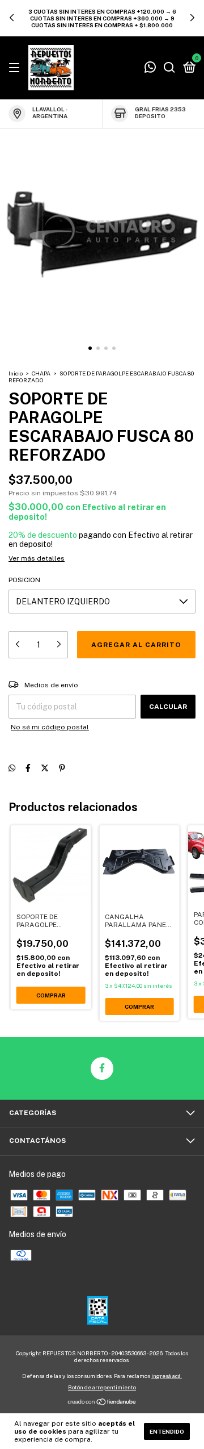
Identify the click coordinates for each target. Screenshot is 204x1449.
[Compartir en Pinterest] (62, 767)
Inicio (15, 373)
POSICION (24, 580)
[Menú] (16, 68)
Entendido (167, 1431)
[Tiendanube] (102, 1403)
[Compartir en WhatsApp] (11, 767)
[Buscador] (169, 68)
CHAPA (41, 373)
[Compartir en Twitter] (45, 767)
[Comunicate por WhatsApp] (150, 68)
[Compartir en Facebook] (28, 767)
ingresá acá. (166, 1375)
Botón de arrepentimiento (102, 1387)
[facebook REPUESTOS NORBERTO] (102, 1068)
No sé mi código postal (50, 727)
